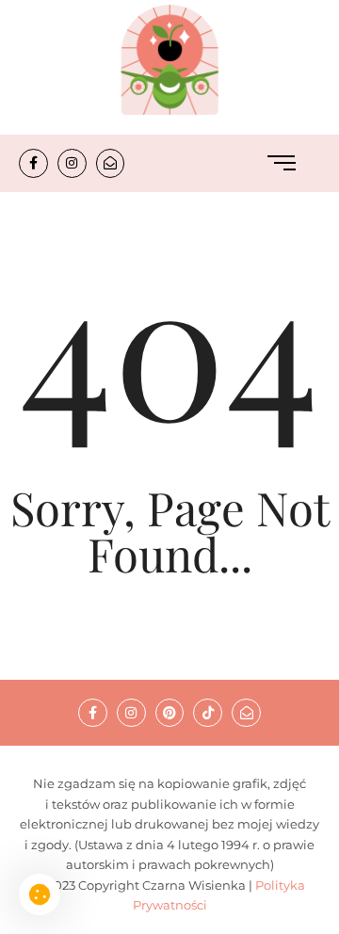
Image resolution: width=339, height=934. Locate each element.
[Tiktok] (207, 713)
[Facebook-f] (33, 163)
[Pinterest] (170, 713)
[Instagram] (72, 163)
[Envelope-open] (110, 163)
